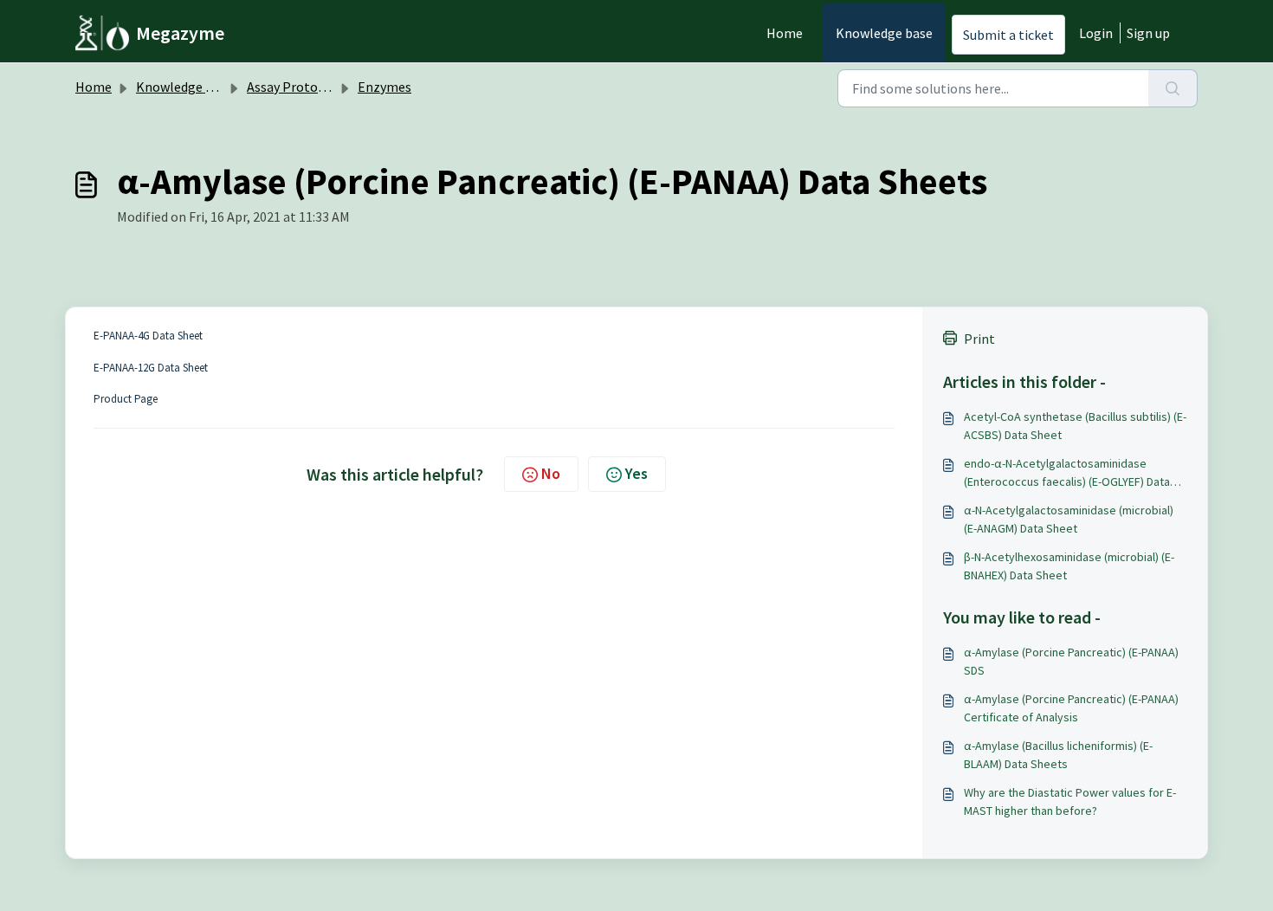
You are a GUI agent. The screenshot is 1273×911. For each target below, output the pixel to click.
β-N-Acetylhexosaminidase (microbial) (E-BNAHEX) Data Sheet (1069, 566)
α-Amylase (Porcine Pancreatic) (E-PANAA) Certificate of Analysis (1071, 708)
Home (784, 33)
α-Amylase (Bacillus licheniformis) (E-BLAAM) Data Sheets (1058, 755)
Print (979, 338)
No (550, 473)
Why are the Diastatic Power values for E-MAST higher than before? (1070, 801)
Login (1096, 33)
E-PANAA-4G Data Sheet (148, 335)
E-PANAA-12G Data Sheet (151, 367)
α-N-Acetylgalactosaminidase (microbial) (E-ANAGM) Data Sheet (1068, 519)
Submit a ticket (1008, 34)
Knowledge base (884, 33)
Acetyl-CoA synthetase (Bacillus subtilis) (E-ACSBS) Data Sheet (1075, 426)
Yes (636, 473)
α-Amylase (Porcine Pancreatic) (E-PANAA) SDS (1071, 661)
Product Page (126, 398)
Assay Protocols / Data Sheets (335, 86)
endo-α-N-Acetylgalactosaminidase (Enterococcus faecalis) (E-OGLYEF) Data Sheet (1067, 473)
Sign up (1148, 33)
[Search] (1173, 88)
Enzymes (384, 86)
